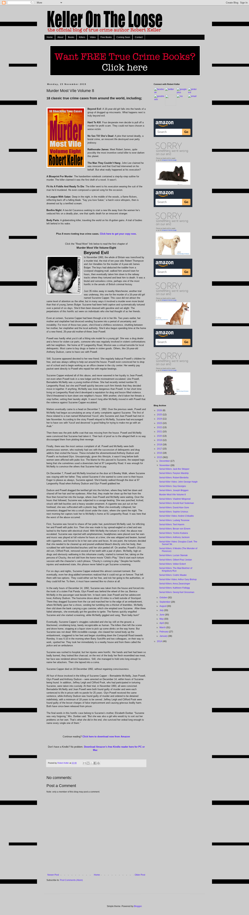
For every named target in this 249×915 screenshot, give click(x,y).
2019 (160, 440)
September (165, 602)
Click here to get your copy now (118, 233)
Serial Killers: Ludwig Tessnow (174, 520)
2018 (160, 444)
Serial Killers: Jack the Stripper (174, 469)
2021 (160, 431)
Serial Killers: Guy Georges (172, 486)
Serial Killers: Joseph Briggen (173, 490)
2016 (160, 453)
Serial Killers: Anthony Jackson (174, 537)
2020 (160, 436)
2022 (160, 427)
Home (50, 37)
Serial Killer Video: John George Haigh (178, 482)
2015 (160, 457)
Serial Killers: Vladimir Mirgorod (174, 499)
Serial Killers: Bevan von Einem (174, 528)
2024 (160, 419)
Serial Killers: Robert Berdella (173, 477)
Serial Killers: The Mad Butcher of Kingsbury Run (175, 569)
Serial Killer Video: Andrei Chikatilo (176, 516)
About (60, 37)
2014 (160, 641)
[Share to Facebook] (95, 763)
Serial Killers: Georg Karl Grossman (176, 592)
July (161, 610)
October (163, 597)
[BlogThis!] (88, 763)
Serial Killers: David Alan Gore (174, 507)
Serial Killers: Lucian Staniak (173, 555)
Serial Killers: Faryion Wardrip (174, 473)
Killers (82, 37)
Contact (139, 37)
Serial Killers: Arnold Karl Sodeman (176, 503)
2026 (160, 410)
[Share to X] (91, 763)
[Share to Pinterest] (98, 763)
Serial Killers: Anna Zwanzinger (174, 583)
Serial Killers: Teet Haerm (171, 524)
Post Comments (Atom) (71, 880)
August (163, 606)
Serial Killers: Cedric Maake (173, 575)
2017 (160, 448)
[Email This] (84, 763)
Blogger (138, 906)
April (162, 623)
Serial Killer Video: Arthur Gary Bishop (178, 579)
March (162, 627)
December (164, 461)
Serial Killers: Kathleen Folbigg (174, 588)
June (162, 614)
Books (71, 37)
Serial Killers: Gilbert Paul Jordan (175, 559)
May (161, 619)
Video (93, 37)
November (164, 465)
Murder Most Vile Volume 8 (172, 494)
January (163, 636)
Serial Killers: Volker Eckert (172, 564)
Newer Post (53, 875)
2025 (160, 414)
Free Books (106, 37)
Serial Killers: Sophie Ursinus (173, 511)
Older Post (140, 875)
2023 (160, 423)
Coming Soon (123, 37)
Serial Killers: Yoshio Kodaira (173, 533)
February (164, 631)
